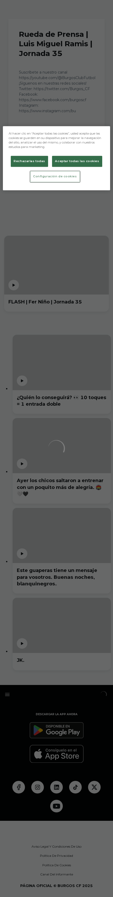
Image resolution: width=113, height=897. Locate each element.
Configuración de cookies (55, 176)
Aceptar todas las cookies (77, 161)
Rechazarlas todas (29, 161)
